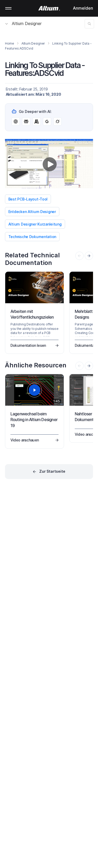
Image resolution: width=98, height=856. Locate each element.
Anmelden (83, 8)
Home (9, 43)
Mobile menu (8, 8)
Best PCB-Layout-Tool (28, 199)
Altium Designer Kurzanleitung (35, 224)
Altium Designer (27, 23)
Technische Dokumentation (32, 236)
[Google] (47, 121)
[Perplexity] (26, 121)
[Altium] (49, 8)
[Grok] (57, 121)
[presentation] (89, 256)
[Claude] (36, 121)
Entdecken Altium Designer (32, 211)
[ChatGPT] (15, 121)
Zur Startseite (52, 471)
